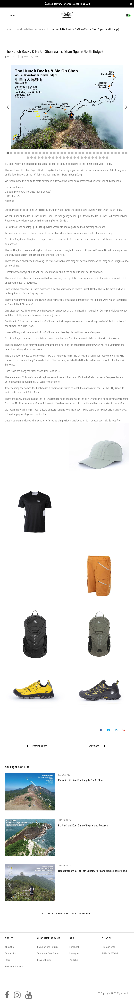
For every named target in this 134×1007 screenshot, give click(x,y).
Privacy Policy (44, 959)
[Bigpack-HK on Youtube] (28, 996)
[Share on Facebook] (101, 730)
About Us (9, 946)
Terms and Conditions (48, 953)
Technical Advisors (14, 966)
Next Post (94, 746)
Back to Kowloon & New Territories (69, 913)
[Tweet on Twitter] (109, 730)
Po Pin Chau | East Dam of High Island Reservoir (83, 825)
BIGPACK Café (108, 946)
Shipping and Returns (48, 946)
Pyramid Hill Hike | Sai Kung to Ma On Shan (80, 780)
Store (7, 959)
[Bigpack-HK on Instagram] (17, 996)
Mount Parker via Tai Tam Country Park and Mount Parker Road (92, 870)
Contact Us (10, 953)
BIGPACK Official (110, 953)
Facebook (74, 946)
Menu (12, 15)
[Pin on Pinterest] (124, 730)
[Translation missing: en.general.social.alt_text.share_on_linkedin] (116, 730)
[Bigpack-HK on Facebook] (7, 996)
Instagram (74, 953)
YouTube (73, 959)
